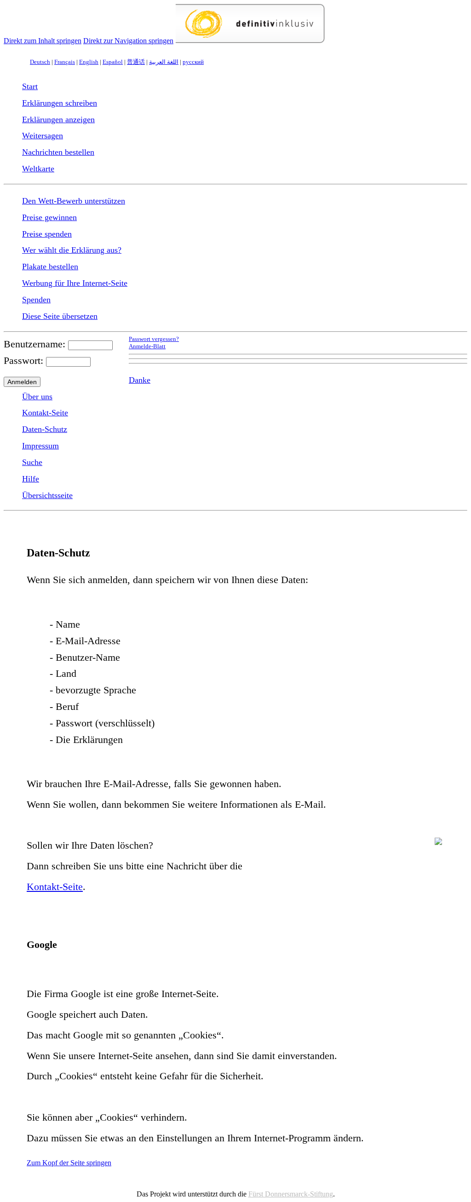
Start (30, 86)
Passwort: (23, 360)
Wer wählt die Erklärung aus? (71, 250)
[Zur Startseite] (250, 41)
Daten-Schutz (44, 429)
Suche (32, 462)
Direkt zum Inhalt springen (42, 41)
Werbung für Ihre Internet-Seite (74, 283)
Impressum (40, 445)
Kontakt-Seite (45, 412)
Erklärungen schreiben (59, 103)
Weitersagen (42, 135)
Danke (139, 380)
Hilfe (30, 478)
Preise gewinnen (49, 217)
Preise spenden (47, 233)
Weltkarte (38, 168)
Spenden (36, 299)
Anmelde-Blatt (147, 346)
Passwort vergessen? (154, 339)
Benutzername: (34, 344)
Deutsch (40, 61)
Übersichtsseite (47, 495)
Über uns (37, 396)
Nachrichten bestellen (58, 152)
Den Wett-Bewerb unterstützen (73, 200)
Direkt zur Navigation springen (128, 41)
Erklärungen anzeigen (58, 119)
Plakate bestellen (50, 266)
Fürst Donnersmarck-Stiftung (290, 1194)
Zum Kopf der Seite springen (69, 1163)
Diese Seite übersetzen (60, 316)
